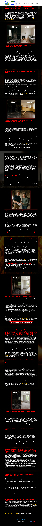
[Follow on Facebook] (31, 521)
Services (21, 3)
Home (16, 3)
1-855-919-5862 (27, 18)
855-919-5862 (24, 93)
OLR (17, 519)
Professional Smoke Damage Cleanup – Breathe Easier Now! (21, 232)
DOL (22, 519)
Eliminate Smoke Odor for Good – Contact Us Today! (21, 322)
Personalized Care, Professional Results (11, 513)
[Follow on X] (32, 521)
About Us (32, 3)
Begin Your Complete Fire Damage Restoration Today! (21, 443)
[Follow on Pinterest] (34, 521)
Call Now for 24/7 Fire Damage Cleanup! (21, 65)
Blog (37, 3)
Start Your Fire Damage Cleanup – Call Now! (21, 147)
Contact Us (26, 3)
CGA (19, 519)
